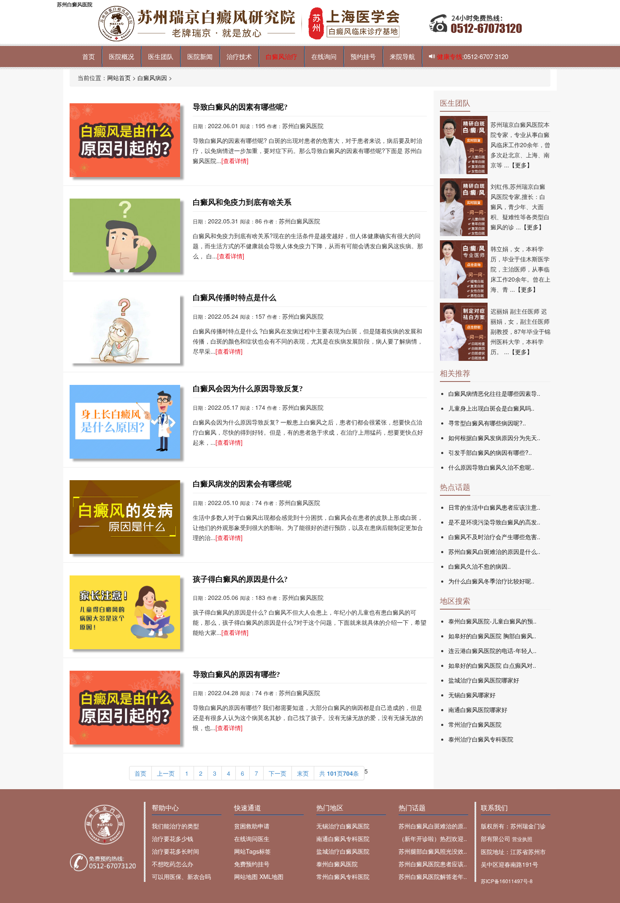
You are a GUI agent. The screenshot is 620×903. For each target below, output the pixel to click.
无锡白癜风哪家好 (472, 695)
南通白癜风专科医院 (342, 838)
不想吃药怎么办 (172, 864)
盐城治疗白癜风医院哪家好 (483, 680)
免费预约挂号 (252, 864)
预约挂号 (363, 56)
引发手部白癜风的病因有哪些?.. (490, 452)
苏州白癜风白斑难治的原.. (433, 826)
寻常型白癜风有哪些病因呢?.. (487, 423)
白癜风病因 (152, 77)
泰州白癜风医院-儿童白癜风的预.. (492, 621)
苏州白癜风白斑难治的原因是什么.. (494, 551)
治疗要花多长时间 (175, 851)
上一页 (166, 773)
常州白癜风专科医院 (342, 876)
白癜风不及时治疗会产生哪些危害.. (494, 536)
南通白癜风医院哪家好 (477, 709)
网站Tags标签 (252, 851)
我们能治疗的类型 (175, 826)
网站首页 (119, 77)
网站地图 (246, 876)
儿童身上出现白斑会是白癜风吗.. (491, 408)
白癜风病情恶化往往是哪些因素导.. (494, 393)
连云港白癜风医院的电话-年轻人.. (492, 650)
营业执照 (522, 838)
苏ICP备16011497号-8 (507, 880)
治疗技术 (239, 56)
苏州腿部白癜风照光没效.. (433, 851)
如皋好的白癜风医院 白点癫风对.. (492, 665)
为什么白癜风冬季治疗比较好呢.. (491, 581)
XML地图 (271, 876)
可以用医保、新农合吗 (181, 876)
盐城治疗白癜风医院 (342, 851)
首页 (88, 56)
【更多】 (521, 165)
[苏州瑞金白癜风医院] (104, 824)
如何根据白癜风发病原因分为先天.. (494, 437)
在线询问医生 (252, 838)
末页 (303, 773)
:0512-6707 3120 (472, 56)
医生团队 (160, 56)
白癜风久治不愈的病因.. (479, 566)
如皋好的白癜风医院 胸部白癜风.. (492, 636)
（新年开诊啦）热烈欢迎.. (433, 838)
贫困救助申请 (252, 826)
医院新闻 (200, 56)
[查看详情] (234, 160)
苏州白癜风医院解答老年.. (433, 876)
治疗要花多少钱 (172, 838)
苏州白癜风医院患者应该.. (433, 864)
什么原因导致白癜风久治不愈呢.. (491, 467)
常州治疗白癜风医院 (474, 724)
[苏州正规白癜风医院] (310, 23)
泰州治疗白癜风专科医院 (480, 739)
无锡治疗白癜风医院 (342, 826)
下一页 (277, 773)
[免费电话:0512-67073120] (104, 862)
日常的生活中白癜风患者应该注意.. (494, 507)
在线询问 (324, 56)
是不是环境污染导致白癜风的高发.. (494, 522)
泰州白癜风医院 (337, 864)
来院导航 (402, 56)
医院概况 (121, 56)
